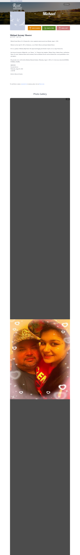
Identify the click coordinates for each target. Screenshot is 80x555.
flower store (41, 84)
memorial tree (24, 84)
